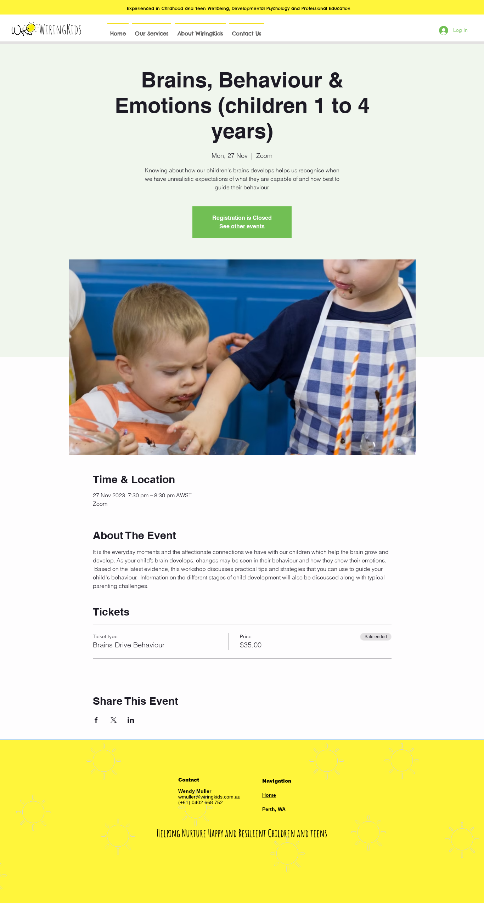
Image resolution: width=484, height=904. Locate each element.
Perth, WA (274, 809)
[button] (151, 30)
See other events (242, 226)
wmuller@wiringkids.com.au (209, 797)
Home (269, 795)
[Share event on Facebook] (96, 720)
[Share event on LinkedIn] (131, 720)
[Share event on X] (113, 720)
